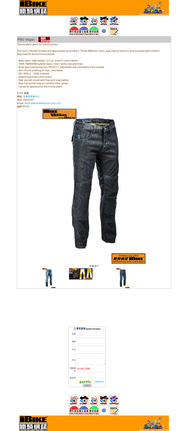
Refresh (99, 381)
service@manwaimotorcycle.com (42, 103)
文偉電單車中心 (31, 96)
